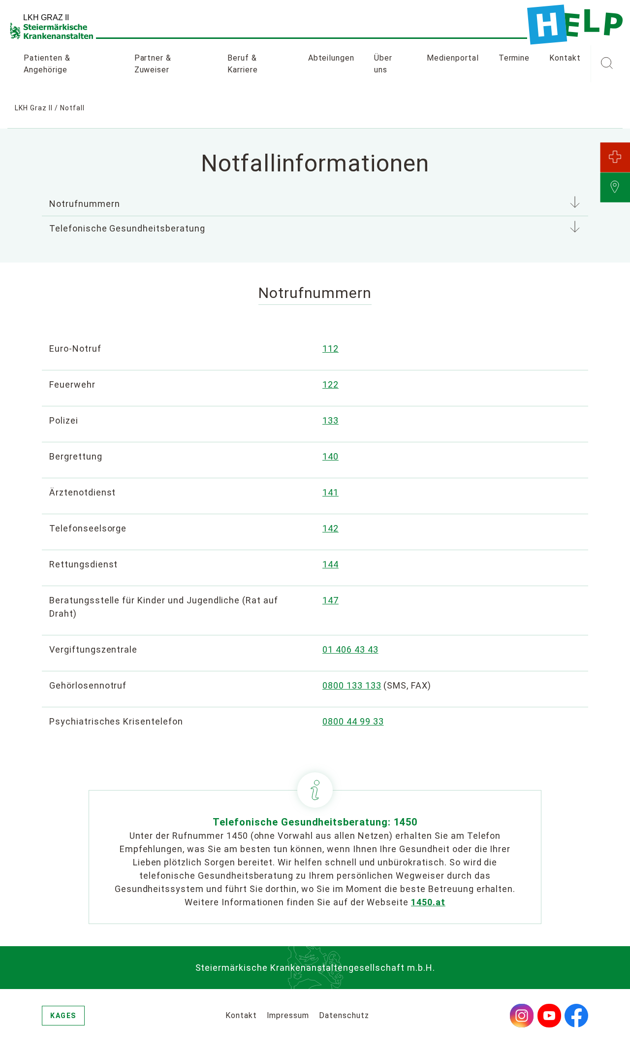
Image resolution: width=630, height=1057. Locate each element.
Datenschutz (344, 1015)
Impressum (288, 1015)
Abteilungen (331, 58)
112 (330, 348)
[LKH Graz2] (575, 24)
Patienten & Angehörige (47, 63)
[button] (607, 64)
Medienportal (453, 58)
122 (330, 384)
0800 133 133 (351, 685)
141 (330, 492)
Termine (514, 58)
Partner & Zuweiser (153, 63)
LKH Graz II (34, 108)
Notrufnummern (84, 203)
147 (330, 600)
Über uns (383, 63)
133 (330, 420)
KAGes (63, 1016)
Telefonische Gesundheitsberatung (127, 228)
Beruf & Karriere (242, 63)
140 (330, 456)
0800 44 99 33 (352, 721)
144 (330, 564)
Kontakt (565, 58)
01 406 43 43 (350, 649)
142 (330, 528)
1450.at (428, 902)
